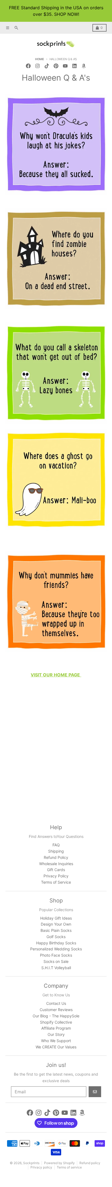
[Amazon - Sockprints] (83, 65)
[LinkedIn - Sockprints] (74, 65)
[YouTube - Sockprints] (65, 65)
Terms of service (69, 1167)
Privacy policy (41, 1167)
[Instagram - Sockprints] (37, 65)
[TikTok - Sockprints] (46, 65)
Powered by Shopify (59, 1163)
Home (39, 59)
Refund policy (89, 1163)
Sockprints (31, 1163)
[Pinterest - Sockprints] (56, 65)
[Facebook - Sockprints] (28, 65)
